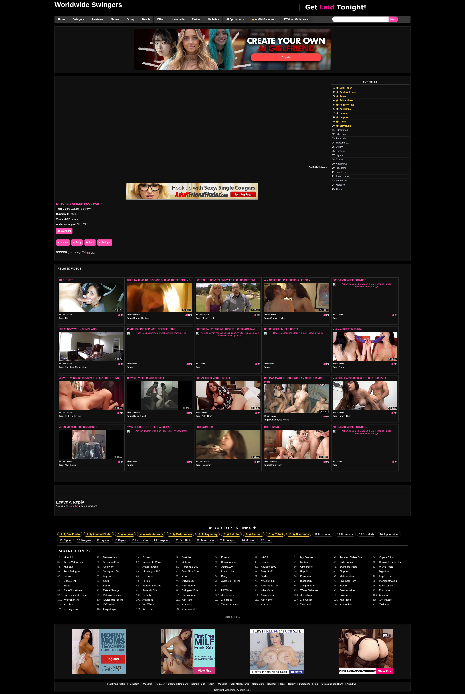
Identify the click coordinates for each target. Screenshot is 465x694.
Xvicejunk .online (230, 580)
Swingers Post (111, 561)
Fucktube (384, 590)
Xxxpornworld (150, 566)
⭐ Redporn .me (345, 105)
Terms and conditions (332, 684)
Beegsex (340, 151)
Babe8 (106, 585)
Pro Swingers (205, 427)
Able (204, 416)
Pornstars (134, 684)
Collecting (76, 416)
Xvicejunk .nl (268, 580)
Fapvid (304, 571)
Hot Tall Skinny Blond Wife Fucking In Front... (226, 280)
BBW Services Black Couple (146, 378)
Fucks (281, 318)
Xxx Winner (148, 604)
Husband (145, 318)
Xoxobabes (267, 595)
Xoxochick (306, 595)
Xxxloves (384, 604)
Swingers (65, 230)
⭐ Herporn (342, 117)
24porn (339, 147)
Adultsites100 (268, 566)
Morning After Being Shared (78, 427)
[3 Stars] (61, 252)
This (67, 318)
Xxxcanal (266, 604)
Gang (273, 465)
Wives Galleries (309, 590)
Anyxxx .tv (109, 576)
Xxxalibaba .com (230, 604)
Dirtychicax (188, 580)
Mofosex (340, 185)
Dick (348, 416)
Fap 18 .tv (341, 172)
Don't (209, 416)
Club (67, 416)
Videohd (68, 557)
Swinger (106, 242)
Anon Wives (386, 585)
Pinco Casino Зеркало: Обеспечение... (152, 329)
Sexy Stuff (266, 571)
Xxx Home (267, 599)
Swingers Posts (348, 566)
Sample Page (198, 684)
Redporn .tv (307, 561)
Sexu (106, 580)
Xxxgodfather (308, 585)
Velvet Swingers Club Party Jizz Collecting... (90, 378)
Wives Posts (386, 566)
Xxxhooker (346, 604)
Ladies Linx (227, 571)
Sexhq (264, 576)
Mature (64, 242)
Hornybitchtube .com (75, 595)
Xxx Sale (69, 566)
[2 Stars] (59, 252)
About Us (351, 684)
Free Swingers (72, 571)
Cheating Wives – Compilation (78, 329)
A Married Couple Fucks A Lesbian (287, 280)
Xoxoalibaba (228, 595)
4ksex (339, 189)
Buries (342, 416)
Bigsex (339, 159)
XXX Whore (109, 604)
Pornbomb (306, 576)
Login (211, 684)
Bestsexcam (110, 557)
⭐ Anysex (342, 96)
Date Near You (190, 571)
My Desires (306, 557)
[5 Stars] (66, 252)
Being (73, 465)
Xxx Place (345, 599)
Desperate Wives (152, 561)
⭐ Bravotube (343, 126)
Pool (91, 242)
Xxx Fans (187, 599)
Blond (205, 318)
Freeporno (341, 168)
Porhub (146, 595)
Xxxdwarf (108, 566)
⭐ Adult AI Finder (346, 92)
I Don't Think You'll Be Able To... (217, 378)
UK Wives (226, 590)
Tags (282, 684)
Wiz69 (264, 557)
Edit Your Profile (117, 684)
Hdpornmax (342, 130)
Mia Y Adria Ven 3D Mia (347, 329)
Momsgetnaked (388, 580)
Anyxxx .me (342, 176)
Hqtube (339, 155)
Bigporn (344, 571)
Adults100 (227, 566)
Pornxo (146, 580)
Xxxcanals (306, 604)
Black (136, 416)
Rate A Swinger (111, 590)
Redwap (68, 576)
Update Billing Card (178, 684)
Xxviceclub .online (113, 599)
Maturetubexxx (348, 576)
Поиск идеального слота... (282, 329)
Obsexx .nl (70, 580)
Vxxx (184, 576)
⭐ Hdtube (341, 113)
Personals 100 (190, 566)
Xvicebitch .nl (71, 599)
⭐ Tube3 (341, 121)
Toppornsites (342, 142)
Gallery (292, 684)
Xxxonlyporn (71, 609)
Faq (316, 684)
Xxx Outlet (306, 599)
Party (78, 242)
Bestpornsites (347, 590)
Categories (304, 684)
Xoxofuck (345, 595)
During (136, 318)
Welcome (147, 684)
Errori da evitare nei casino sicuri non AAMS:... (227, 329)
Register (160, 684)
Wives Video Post (74, 561)
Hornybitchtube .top (390, 561)
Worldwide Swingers (88, 5)
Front (211, 318)
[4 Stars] (64, 252)
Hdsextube (341, 134)
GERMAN (284, 419)
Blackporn (306, 580)
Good (279, 465)
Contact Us (258, 684)
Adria (341, 367)
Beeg (224, 576)
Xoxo (224, 585)
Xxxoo (343, 585)
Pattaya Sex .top (151, 585)
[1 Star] (57, 252)
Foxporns (147, 576)
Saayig (67, 585)
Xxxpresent (188, 609)
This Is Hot (66, 280)
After (67, 465)
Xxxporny (147, 609)
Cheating (69, 367)
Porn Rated (188, 585)
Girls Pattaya (347, 561)
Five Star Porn (348, 580)
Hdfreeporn (341, 180)
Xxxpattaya (109, 609)
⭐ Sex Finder (344, 88)
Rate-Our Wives (73, 590)
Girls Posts (306, 566)
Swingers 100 (111, 571)
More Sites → (232, 616)
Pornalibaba (189, 595)
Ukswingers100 (151, 571)
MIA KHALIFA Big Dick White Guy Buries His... (361, 378)
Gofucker (187, 561)
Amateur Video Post (351, 557)
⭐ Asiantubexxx (345, 100)
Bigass (264, 561)
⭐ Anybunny (343, 109)
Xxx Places (385, 599)
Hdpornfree (341, 164)
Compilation (81, 367)
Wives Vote (267, 590)
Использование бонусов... (350, 280)
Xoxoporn (384, 595)
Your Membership (240, 684)
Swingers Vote (190, 590)
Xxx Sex (68, 604)
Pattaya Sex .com (113, 595)
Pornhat (225, 557)
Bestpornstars (229, 561)
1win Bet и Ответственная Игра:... (149, 427)
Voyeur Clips (386, 557)
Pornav (146, 557)
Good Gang (271, 427)
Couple (274, 318)
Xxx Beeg (147, 599)
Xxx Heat (226, 599)
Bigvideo (384, 571)
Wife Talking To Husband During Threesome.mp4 (159, 280)
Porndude (341, 138)
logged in (73, 506)
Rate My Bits (149, 590)
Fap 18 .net (385, 576)
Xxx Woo (187, 604)
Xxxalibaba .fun (269, 585)
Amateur (274, 419)
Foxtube (186, 557)
